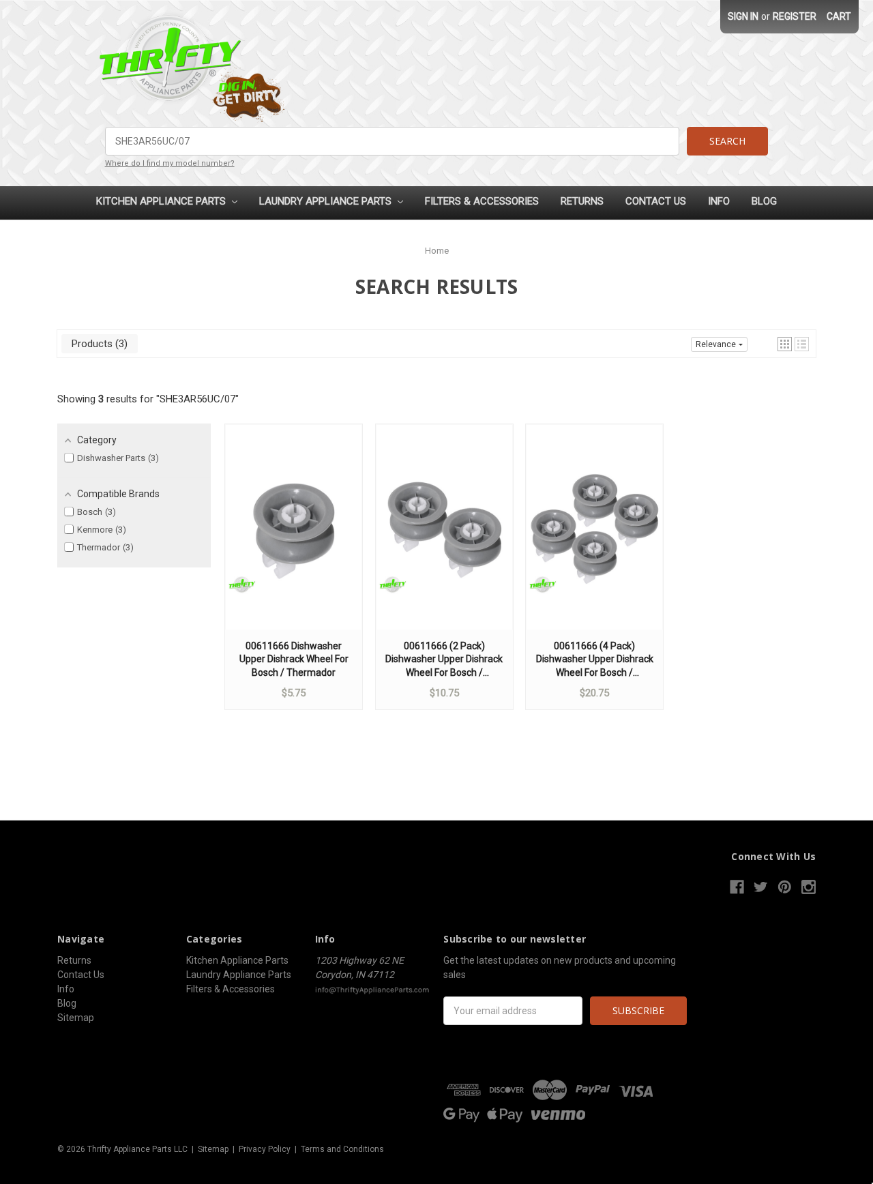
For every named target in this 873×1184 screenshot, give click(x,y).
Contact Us (655, 201)
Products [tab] (98, 344)
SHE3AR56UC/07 (197, 399)
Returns (582, 201)
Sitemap (75, 1017)
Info (719, 201)
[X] (761, 887)
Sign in (743, 16)
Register (794, 16)
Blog (764, 201)
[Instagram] (808, 887)
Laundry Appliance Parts (326, 201)
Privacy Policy (265, 1149)
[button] (785, 344)
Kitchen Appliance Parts (162, 201)
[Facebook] (737, 887)
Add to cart (294, 540)
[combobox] (392, 141)
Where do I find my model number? (170, 163)
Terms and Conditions (342, 1149)
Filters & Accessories (482, 201)
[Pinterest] (785, 887)
